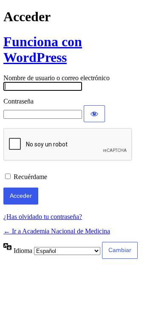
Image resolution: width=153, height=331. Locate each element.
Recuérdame (30, 176)
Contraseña (18, 101)
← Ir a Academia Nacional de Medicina (56, 231)
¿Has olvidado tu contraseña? (42, 216)
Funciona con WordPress (42, 49)
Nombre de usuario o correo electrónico (56, 77)
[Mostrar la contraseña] (94, 113)
